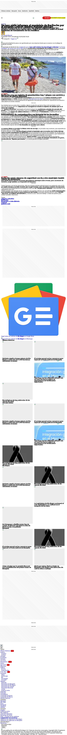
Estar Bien (5, 672)
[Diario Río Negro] (33, 18)
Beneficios (3, 723)
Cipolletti (31, 11)
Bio (2, 677)
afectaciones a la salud (36, 99)
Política (2, 652)
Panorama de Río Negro (8, 685)
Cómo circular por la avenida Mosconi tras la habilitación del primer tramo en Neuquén (16, 567)
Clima (2, 674)
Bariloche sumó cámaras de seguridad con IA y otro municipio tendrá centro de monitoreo (32, 178)
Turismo (2, 659)
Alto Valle (3, 702)
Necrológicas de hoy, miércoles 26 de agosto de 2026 (16, 400)
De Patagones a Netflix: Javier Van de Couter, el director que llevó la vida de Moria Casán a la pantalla (16, 525)
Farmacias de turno (6, 715)
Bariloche (25, 11)
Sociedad (3, 673)
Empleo (2, 710)
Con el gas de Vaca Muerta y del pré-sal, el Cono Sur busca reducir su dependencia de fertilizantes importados (48, 380)
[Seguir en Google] (2, 46)
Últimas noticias (5, 11)
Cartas (3, 689)
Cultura (2, 667)
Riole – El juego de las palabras (9, 716)
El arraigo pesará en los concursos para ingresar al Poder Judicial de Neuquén (48, 359)
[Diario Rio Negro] (2, 729)
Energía (2, 656)
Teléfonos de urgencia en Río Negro (11, 719)
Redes (2, 663)
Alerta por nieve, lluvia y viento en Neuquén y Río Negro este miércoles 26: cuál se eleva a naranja (48, 567)
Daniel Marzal (8, 35)
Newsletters (5, 662)
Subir (3, 727)
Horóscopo (4, 676)
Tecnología (4, 678)
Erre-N (3, 669)
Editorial (3, 682)
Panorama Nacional (7, 687)
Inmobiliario (4, 694)
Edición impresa (5, 698)
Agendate (4, 665)
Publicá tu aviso (5, 711)
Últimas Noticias (6, 651)
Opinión (2, 681)
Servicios (3, 660)
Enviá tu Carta (5, 690)
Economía (3, 657)
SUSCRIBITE (58, 18)
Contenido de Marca (6, 697)
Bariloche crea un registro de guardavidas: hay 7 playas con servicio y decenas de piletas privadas (33, 95)
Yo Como (3, 680)
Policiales (3, 691)
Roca (19, 11)
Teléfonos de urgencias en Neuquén (11, 720)
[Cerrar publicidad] (1, 645)
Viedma (37, 11)
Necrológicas (4, 712)
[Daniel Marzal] (3, 32)
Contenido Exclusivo (6, 695)
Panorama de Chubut (7, 686)
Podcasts (3, 693)
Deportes (3, 666)
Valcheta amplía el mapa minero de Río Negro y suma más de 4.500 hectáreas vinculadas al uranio (16, 360)
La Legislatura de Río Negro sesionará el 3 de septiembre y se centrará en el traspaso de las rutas (49, 505)
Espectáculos (5, 670)
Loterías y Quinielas (6, 714)
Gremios (3, 653)
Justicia (3, 24)
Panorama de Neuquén (8, 684)
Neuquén (14, 11)
